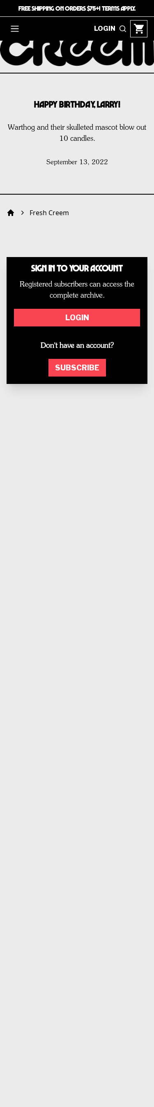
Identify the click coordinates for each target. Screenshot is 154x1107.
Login (77, 317)
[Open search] (123, 29)
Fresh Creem (49, 212)
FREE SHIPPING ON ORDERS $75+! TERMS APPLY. (77, 8)
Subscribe (77, 367)
